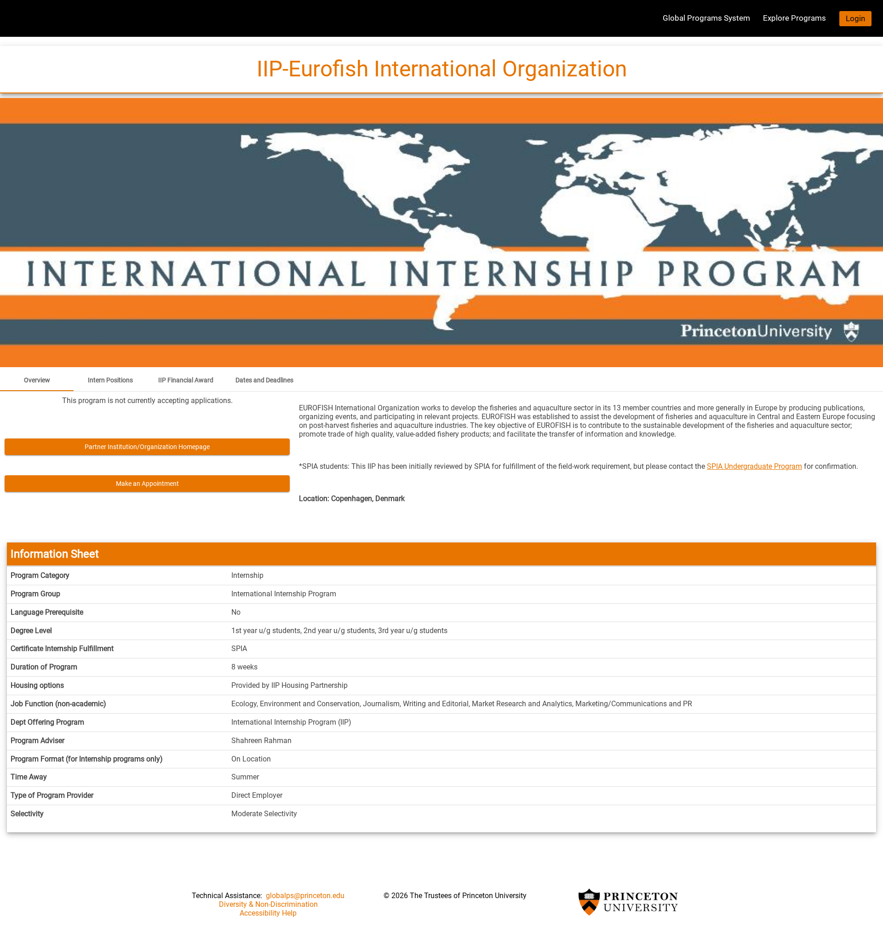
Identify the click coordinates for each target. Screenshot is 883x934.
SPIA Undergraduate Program (754, 466)
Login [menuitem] (855, 18)
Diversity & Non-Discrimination (268, 904)
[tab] (37, 380)
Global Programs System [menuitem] (706, 18)
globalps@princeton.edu (305, 895)
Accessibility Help (268, 913)
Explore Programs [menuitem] (794, 18)
